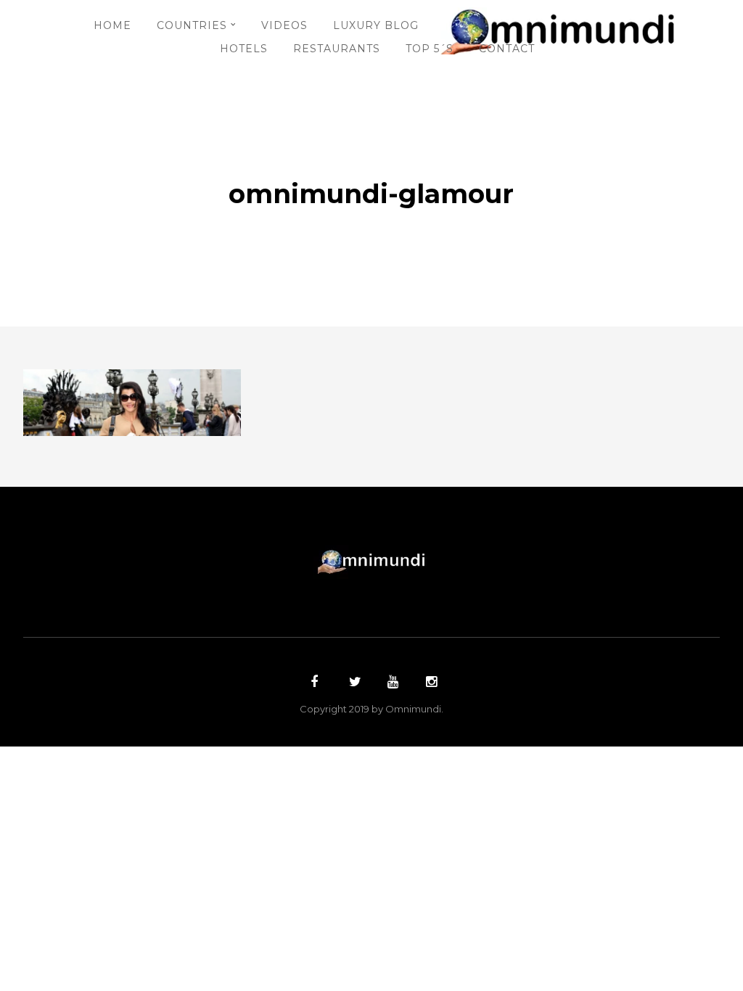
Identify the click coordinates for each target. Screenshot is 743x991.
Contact (507, 48)
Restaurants (336, 48)
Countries (192, 25)
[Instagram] (429, 683)
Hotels (244, 48)
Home (112, 25)
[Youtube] (391, 683)
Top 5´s (429, 48)
